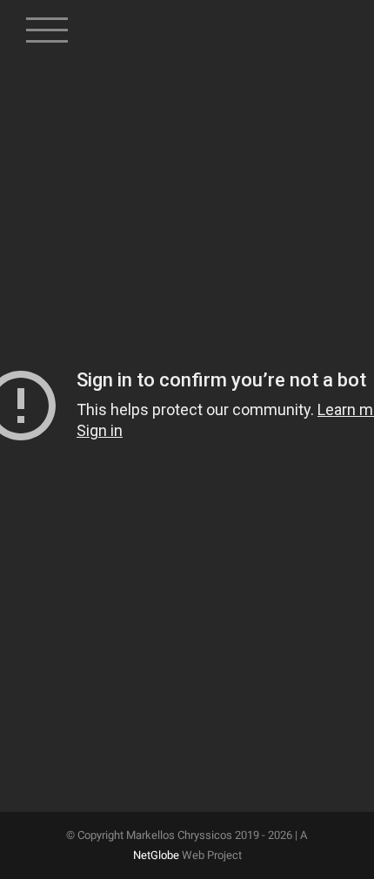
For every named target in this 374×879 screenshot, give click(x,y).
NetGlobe (156, 855)
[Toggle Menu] (47, 21)
